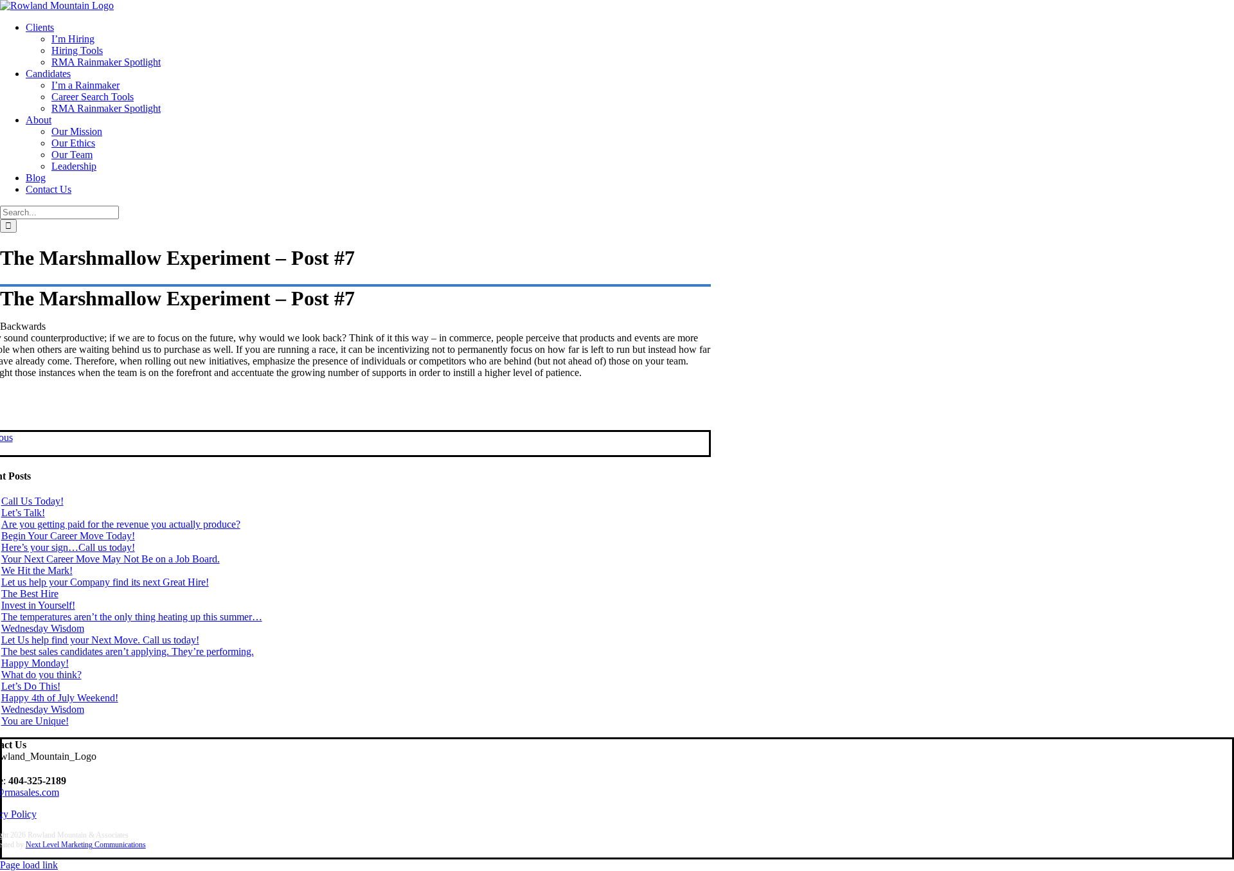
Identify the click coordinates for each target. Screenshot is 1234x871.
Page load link (29, 864)
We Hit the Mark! (37, 570)
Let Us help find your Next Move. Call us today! (100, 639)
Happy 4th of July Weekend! (59, 697)
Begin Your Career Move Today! (68, 535)
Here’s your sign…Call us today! (68, 547)
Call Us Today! (32, 501)
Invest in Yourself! (38, 605)
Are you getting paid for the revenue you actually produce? (120, 524)
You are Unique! (35, 720)
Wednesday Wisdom (42, 628)
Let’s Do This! (30, 686)
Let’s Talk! (23, 512)
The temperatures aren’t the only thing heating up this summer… (131, 616)
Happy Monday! (35, 663)
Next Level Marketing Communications (86, 844)
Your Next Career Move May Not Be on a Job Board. (110, 558)
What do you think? (41, 674)
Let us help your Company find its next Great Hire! (105, 582)
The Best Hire (29, 593)
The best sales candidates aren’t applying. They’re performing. (127, 651)
